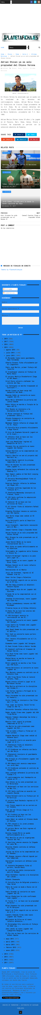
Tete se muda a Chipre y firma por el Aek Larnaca (21, 732)
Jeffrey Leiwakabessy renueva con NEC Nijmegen (21, 604)
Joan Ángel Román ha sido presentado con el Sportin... (22, 630)
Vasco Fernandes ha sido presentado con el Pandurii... (22, 696)
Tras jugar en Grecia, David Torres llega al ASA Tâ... (20, 706)
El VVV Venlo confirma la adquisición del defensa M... (21, 498)
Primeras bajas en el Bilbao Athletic (21, 608)
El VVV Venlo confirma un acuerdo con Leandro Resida (21, 792)
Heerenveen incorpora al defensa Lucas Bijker (21, 862)
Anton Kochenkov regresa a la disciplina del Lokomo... (22, 876)
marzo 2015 (10, 945)
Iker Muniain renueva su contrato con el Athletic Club (22, 673)
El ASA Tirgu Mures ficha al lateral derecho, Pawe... (20, 678)
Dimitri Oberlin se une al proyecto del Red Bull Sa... (22, 456)
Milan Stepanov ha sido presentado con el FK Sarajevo (21, 906)
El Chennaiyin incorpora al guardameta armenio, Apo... (21, 755)
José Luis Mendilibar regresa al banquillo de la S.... (19, 442)
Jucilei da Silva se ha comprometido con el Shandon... (22, 852)
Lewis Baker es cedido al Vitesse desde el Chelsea (22, 820)
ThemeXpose (15, 1005)
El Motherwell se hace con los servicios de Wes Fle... (22, 787)
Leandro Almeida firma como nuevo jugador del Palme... (19, 916)
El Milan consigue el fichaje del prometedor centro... (19, 414)
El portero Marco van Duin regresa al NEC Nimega (21, 829)
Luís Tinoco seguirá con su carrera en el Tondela (21, 806)
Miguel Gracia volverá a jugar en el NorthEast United (20, 682)
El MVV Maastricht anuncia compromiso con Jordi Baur (21, 764)
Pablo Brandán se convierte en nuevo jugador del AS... (20, 892)
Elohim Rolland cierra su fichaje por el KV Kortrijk (22, 797)
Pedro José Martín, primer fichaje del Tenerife (21, 368)
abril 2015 (10, 942)
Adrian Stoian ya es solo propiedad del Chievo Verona (22, 533)
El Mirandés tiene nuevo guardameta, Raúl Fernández (20, 359)
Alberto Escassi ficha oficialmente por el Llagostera (22, 363)
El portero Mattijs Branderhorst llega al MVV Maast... (21, 377)
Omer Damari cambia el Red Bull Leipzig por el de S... (22, 475)
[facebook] (31, 2)
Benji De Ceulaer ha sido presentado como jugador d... (20, 466)
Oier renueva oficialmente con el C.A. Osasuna (21, 639)
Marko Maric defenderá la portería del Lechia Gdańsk (21, 401)
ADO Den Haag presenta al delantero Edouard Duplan (20, 586)
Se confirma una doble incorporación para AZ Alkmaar (20, 871)
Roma (17, 54)
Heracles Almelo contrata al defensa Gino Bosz (20, 848)
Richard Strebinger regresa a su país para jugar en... (21, 557)
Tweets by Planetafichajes (11, 270)
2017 (6, 341)
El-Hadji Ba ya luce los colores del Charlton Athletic (20, 612)
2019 (6, 339)
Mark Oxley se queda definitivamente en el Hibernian (22, 547)
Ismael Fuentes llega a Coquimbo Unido (21, 530)
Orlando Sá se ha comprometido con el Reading (21, 595)
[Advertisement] (20, 19)
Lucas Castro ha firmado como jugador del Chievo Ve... (21, 626)
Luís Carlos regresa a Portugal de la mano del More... (21, 692)
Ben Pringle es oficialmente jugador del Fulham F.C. (22, 760)
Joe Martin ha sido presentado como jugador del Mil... (20, 727)
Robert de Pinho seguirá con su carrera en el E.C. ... (22, 911)
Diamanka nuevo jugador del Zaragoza (20, 643)
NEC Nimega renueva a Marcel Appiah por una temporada (22, 857)
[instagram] (39, 2)
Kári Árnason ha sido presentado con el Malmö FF (22, 538)
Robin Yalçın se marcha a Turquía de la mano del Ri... (22, 405)
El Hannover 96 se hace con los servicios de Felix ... (18, 503)
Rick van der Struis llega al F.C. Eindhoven (19, 811)
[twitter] (35, 2)
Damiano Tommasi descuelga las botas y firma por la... (21, 718)
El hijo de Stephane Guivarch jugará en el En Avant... (22, 433)
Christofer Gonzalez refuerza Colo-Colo (22, 709)
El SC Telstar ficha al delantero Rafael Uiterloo (22, 507)
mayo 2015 (10, 939)
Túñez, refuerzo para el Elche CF (16, 184)
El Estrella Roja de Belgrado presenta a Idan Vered (22, 883)
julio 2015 (10, 353)
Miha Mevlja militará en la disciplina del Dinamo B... (21, 687)
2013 (6, 957)
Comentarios (9, 293)
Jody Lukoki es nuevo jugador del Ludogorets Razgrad (19, 930)
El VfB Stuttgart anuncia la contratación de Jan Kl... (17, 616)
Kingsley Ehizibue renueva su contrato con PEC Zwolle (21, 512)
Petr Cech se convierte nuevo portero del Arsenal (21, 635)
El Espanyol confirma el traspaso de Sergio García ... (20, 650)
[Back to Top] (20, 1012)
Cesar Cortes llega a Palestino (18, 577)
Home (2, 47)
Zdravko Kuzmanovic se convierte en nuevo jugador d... (20, 419)
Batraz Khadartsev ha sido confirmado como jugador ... (21, 897)
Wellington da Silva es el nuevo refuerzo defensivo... (19, 920)
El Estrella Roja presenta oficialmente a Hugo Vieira (22, 428)
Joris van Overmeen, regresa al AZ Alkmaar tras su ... (20, 573)
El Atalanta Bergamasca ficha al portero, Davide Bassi (19, 866)
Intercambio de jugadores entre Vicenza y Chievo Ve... (22, 552)
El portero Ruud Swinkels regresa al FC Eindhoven (22, 801)
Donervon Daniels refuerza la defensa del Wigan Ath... (21, 484)
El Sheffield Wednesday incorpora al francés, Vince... (20, 493)
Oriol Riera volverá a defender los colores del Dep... (20, 382)
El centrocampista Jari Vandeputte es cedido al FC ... (21, 778)
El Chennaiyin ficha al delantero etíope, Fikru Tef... (19, 746)
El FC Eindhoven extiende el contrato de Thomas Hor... (22, 769)
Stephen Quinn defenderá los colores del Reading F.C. (22, 470)
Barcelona (6, 153)
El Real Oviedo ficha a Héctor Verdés (21, 646)
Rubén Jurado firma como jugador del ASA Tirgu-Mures (22, 713)
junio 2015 (10, 355)
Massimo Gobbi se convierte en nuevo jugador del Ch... (20, 396)
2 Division (6, 172)
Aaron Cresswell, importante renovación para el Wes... (22, 526)
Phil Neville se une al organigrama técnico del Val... (20, 838)
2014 (6, 954)
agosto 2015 (11, 350)
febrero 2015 (11, 947)
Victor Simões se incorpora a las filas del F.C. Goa (22, 701)
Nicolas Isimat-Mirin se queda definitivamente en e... (18, 834)
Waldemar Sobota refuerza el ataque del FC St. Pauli (22, 424)
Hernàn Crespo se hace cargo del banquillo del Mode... (19, 391)
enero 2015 (10, 950)
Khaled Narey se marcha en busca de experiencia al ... (20, 659)
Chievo (10, 54)
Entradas (8, 289)
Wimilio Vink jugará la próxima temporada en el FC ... (18, 722)
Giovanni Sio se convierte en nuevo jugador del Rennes (20, 447)
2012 (6, 960)
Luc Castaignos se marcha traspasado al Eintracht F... (22, 387)
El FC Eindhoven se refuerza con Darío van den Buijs (21, 750)
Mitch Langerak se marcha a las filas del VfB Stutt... (21, 664)
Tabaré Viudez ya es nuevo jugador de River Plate (21, 561)
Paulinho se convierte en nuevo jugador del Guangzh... (22, 621)
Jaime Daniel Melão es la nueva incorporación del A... (18, 543)
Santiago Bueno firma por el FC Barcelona (19, 165)
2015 (6, 347)
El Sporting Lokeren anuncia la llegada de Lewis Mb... (22, 843)
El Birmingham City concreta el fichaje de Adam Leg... (22, 925)
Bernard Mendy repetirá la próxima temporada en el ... (19, 461)
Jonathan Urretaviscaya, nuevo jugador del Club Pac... (21, 599)
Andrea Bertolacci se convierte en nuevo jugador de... (22, 669)
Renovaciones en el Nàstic (16, 570)
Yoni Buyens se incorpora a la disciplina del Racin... (18, 410)
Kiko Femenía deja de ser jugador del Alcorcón (21, 590)
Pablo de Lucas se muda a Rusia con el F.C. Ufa (21, 888)
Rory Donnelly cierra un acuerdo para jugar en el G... (21, 741)
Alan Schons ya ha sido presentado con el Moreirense (21, 783)
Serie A (25, 54)
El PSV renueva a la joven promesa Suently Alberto (20, 825)
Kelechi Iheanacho (13, 879)
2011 (6, 963)
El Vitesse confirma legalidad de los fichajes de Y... (21, 489)
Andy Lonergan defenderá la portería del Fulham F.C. (22, 773)
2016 (6, 344)
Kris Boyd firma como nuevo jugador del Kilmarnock (22, 655)
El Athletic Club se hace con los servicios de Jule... (19, 438)
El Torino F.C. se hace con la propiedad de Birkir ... (22, 902)
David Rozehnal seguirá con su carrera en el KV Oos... (21, 581)
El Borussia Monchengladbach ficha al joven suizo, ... (21, 479)
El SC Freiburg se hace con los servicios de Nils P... (18, 815)
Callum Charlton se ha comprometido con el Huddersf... (22, 452)
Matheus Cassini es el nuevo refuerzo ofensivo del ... (21, 566)
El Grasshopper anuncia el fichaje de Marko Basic (21, 373)
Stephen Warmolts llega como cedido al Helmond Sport (21, 736)
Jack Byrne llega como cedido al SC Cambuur (20, 517)
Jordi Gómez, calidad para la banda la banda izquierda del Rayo (18, 203)
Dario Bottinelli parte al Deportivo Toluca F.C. (20, 521)
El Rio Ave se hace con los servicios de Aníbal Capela (22, 934)
